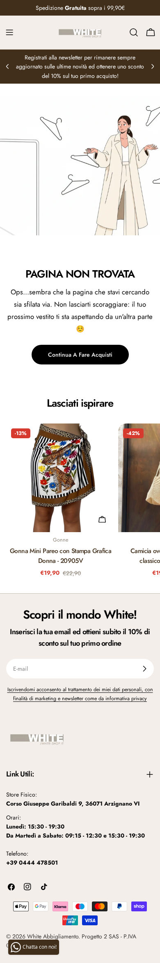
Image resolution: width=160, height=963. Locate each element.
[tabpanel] (80, 502)
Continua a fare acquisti (80, 355)
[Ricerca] (134, 32)
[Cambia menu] (9, 32)
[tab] (80, 403)
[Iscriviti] (144, 668)
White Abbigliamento (52, 936)
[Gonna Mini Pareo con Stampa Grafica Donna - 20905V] (60, 477)
